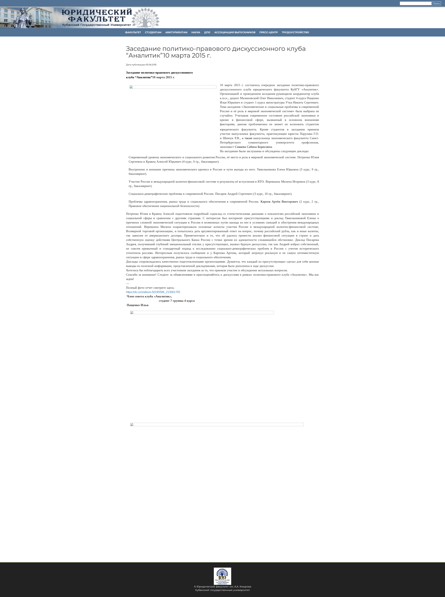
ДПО (207, 32)
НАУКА (195, 32)
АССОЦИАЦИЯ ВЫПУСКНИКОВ (234, 32)
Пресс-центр (268, 32)
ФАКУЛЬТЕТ (133, 32)
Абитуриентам (176, 32)
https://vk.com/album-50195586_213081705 (153, 292)
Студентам (153, 32)
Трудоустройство (295, 32)
